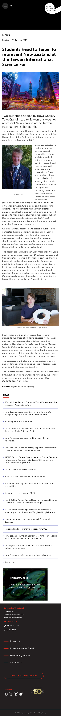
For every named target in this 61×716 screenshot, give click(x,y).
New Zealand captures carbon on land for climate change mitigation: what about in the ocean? (28, 413)
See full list (10, 562)
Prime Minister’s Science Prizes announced (25, 476)
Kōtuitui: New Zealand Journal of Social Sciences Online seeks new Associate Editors (31, 403)
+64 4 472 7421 (14, 625)
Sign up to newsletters (24, 675)
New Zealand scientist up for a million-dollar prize (28, 555)
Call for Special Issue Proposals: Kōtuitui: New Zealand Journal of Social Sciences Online (30, 429)
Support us (15, 641)
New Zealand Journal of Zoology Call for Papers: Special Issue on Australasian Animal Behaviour (31, 537)
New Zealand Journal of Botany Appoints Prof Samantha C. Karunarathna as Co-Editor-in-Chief (31, 449)
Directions (11, 629)
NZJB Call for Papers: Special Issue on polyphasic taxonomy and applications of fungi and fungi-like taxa (30, 511)
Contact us (12, 621)
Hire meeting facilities (20, 655)
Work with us (16, 662)
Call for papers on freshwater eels (20, 469)
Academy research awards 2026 (20, 493)
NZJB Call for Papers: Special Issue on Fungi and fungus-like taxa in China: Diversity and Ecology (31, 501)
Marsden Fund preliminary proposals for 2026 (26, 529)
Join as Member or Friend (22, 648)
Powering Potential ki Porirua (18, 421)
